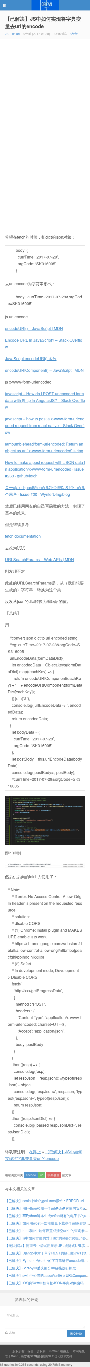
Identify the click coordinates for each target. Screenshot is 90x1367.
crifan (16, 33)
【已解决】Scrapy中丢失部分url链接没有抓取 (40, 1267)
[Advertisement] (45, 86)
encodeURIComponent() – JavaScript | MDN (44, 370)
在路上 (45, 5)
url (42, 1175)
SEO (51, 1356)
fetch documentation (23, 536)
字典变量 (54, 1175)
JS (6, 33)
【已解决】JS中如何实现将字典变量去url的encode (43, 22)
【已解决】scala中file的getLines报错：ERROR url (44, 1200)
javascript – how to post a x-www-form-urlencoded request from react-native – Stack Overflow (44, 425)
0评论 (74, 33)
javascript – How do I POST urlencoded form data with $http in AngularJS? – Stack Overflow (45, 400)
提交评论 (76, 1333)
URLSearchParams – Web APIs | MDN (39, 559)
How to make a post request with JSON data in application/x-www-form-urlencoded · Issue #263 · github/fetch (45, 469)
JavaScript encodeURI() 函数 (30, 358)
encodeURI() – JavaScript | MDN (34, 328)
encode (31, 1175)
